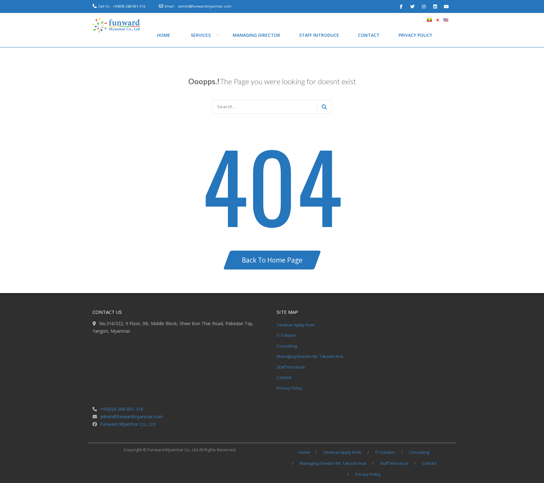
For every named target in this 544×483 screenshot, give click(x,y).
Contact (284, 377)
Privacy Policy (290, 388)
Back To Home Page (272, 260)
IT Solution (287, 335)
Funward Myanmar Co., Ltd (128, 424)
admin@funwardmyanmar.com (204, 6)
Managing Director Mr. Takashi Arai (310, 356)
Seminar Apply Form (296, 325)
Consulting (287, 346)
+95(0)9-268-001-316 (129, 6)
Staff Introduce (291, 367)
